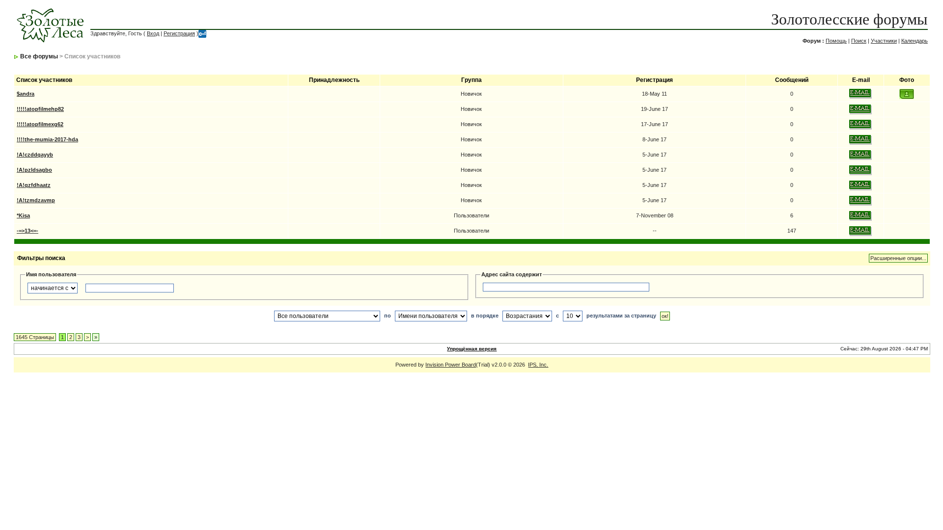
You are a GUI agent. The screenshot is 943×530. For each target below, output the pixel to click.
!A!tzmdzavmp (36, 200)
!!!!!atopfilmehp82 (40, 109)
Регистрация (179, 33)
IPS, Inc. (538, 365)
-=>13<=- (27, 231)
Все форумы (39, 56)
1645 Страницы (35, 337)
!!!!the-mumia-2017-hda (47, 139)
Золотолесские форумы (849, 19)
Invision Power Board (450, 365)
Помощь (836, 41)
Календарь (914, 41)
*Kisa (23, 215)
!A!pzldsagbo (34, 170)
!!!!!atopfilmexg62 (40, 124)
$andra (25, 94)
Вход (153, 33)
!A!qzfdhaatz (34, 185)
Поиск (858, 41)
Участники (884, 41)
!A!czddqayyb (35, 155)
